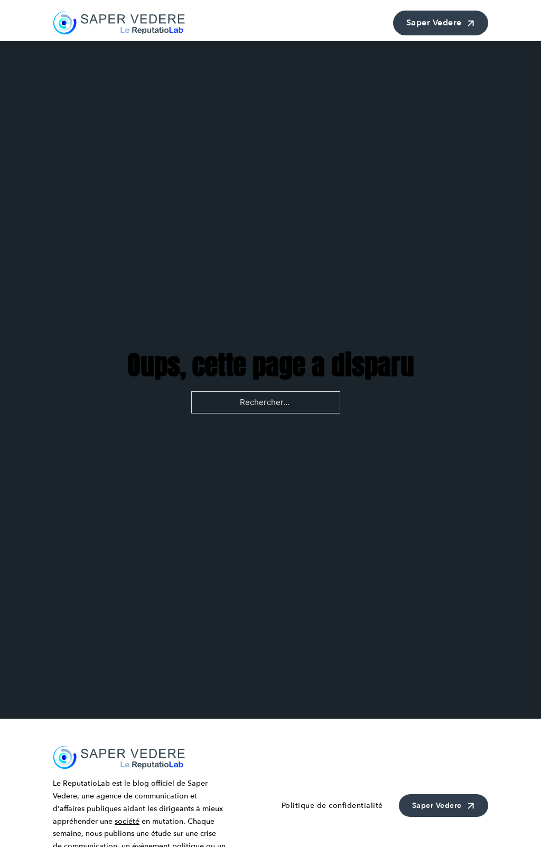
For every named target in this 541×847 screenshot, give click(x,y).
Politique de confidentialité (332, 806)
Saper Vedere (434, 23)
